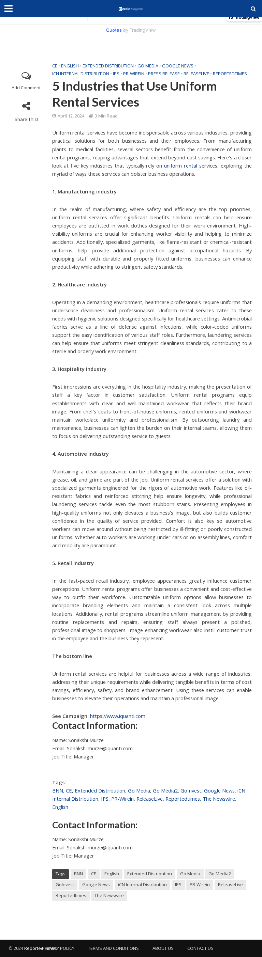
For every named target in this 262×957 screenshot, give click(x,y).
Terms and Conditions (113, 948)
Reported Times (41, 948)
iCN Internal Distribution (80, 73)
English (70, 66)
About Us (163, 948)
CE (54, 66)
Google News (177, 66)
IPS (116, 73)
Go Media (147, 66)
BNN (57, 790)
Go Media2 (165, 790)
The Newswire (219, 798)
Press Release (164, 73)
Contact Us (200, 948)
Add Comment (26, 87)
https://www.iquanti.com (117, 715)
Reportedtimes (230, 73)
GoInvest (190, 790)
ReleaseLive (196, 73)
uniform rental (180, 165)
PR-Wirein (133, 73)
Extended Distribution (108, 66)
